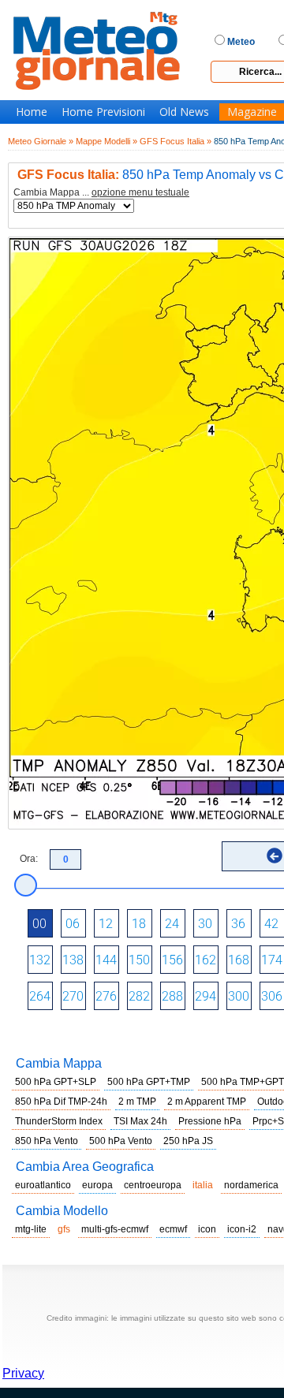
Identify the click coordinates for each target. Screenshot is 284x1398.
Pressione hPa (209, 1121)
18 (139, 923)
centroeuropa (152, 1185)
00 (39, 923)
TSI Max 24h (140, 1121)
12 (106, 923)
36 (238, 923)
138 (73, 960)
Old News (184, 111)
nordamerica (251, 1185)
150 (139, 960)
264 (39, 996)
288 (172, 996)
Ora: (29, 858)
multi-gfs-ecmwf (114, 1229)
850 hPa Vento (46, 1140)
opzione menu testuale (140, 192)
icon (207, 1229)
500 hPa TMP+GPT (242, 1081)
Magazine (252, 111)
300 (238, 996)
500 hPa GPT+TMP (148, 1081)
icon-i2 (241, 1229)
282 (139, 996)
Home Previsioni (103, 111)
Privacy (23, 1373)
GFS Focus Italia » (175, 141)
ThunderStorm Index (59, 1121)
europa (97, 1185)
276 (106, 996)
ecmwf (173, 1229)
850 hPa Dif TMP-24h (61, 1101)
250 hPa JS (188, 1140)
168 (238, 960)
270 (73, 996)
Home (31, 111)
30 (205, 923)
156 (172, 960)
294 (205, 996)
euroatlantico (43, 1185)
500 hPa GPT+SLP (55, 1081)
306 (271, 996)
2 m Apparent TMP (206, 1101)
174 (271, 960)
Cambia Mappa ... (101, 193)
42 (271, 923)
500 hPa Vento (120, 1140)
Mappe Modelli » (106, 141)
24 (172, 923)
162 (205, 960)
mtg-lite (31, 1229)
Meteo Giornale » (40, 141)
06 (72, 923)
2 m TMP (137, 1101)
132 (39, 960)
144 (106, 960)
